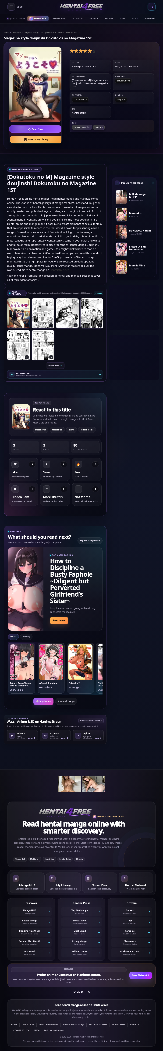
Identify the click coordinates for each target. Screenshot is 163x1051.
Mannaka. (135, 213)
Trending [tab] (26, 636)
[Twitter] (74, 992)
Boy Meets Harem (140, 230)
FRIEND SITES (118, 1024)
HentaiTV (134, 1024)
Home (6, 32)
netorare (99, 127)
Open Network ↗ (141, 975)
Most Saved (40, 429)
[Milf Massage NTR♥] (121, 197)
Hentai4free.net (59, 270)
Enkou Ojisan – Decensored (138, 248)
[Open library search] (152, 7)
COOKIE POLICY (21, 1030)
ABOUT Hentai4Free (48, 1024)
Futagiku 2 (74, 683)
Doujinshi (28, 32)
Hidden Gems (87, 429)
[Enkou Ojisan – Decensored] (121, 249)
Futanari (94, 18)
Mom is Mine (137, 265)
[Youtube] (78, 992)
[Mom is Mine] (121, 267)
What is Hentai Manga (73, 1024)
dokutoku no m (123, 80)
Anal (122, 18)
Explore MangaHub (90, 540)
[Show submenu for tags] (138, 18)
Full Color (77, 18)
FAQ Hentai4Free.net (54, 1030)
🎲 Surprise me (43, 701)
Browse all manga (66, 701)
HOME (14, 1024)
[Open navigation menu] (11, 7)
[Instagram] (89, 992)
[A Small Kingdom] (51, 662)
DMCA (36, 1030)
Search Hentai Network (91, 721)
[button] (36, 139)
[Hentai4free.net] (81, 7)
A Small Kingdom (48, 683)
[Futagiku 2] (80, 662)
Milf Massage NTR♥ (137, 196)
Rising (71, 429)
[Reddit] (85, 992)
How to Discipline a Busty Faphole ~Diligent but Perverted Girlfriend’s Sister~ (71, 580)
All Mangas (16, 32)
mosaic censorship (82, 127)
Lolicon (109, 18)
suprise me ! (149, 18)
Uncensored (59, 18)
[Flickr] (82, 992)
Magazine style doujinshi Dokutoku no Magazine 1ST (57, 32)
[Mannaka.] (121, 214)
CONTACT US (28, 1024)
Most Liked (57, 429)
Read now (59, 620)
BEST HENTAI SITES (98, 1024)
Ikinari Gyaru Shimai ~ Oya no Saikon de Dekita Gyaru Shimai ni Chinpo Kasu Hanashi (21, 684)
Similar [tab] (13, 636)
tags (133, 18)
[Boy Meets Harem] (121, 232)
